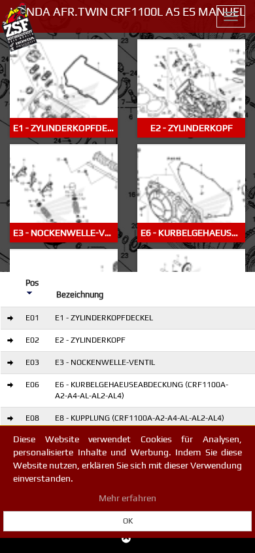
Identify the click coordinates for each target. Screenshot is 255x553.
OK (128, 520)
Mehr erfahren (127, 498)
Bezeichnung (79, 294)
